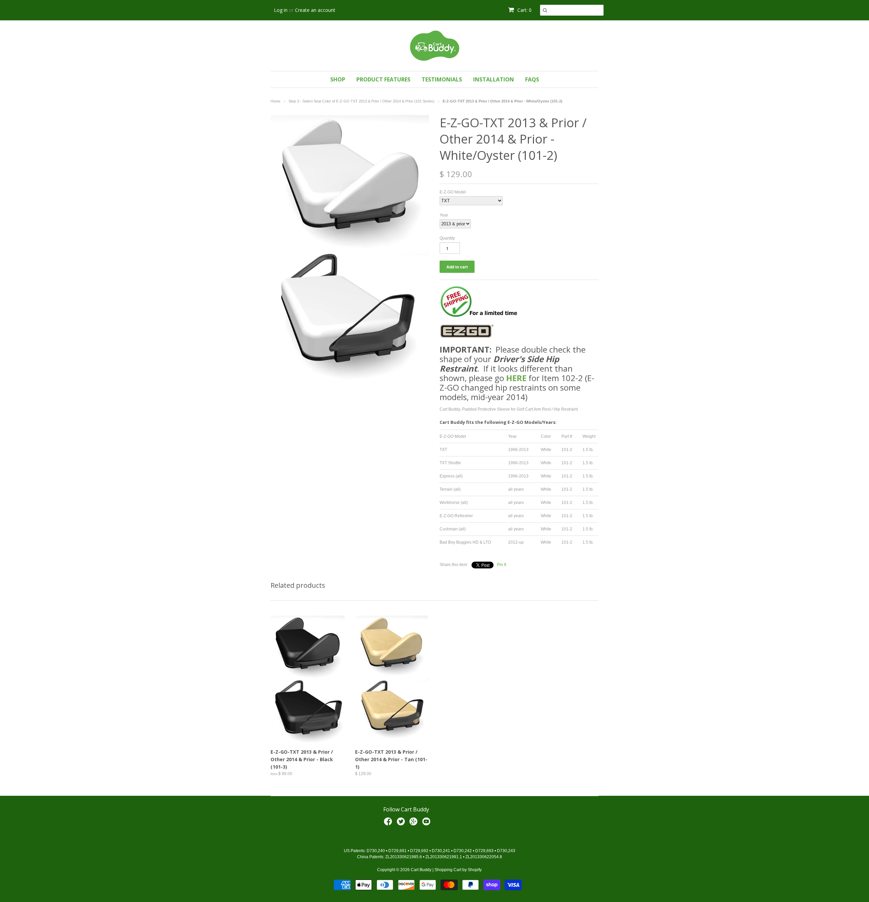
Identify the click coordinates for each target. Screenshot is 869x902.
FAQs (532, 79)
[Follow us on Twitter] (402, 824)
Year (444, 215)
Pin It (501, 564)
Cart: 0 (524, 10)
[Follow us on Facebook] (389, 824)
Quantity (447, 238)
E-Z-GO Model (453, 192)
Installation (493, 79)
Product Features (383, 79)
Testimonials (442, 79)
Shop (337, 79)
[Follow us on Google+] (414, 824)
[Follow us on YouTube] (427, 824)
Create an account (315, 10)
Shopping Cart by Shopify (458, 869)
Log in (281, 10)
